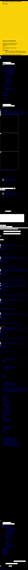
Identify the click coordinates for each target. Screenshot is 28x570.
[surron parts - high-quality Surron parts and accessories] (3, 57)
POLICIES (5, 543)
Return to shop (8, 80)
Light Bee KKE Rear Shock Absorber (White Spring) (12, 280)
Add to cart (3, 189)
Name (1, 231)
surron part (5, 414)
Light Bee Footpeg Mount (8, 437)
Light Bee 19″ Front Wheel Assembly (11, 445)
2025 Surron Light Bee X (11, 68)
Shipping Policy (9, 88)
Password (2, 563)
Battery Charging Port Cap (6, 253)
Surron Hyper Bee (7, 413)
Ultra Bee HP (6, 418)
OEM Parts (7, 79)
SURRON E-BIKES (7, 66)
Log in (10, 566)
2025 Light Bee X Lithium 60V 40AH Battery (10, 323)
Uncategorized (6, 420)
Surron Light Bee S (9, 70)
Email (1, 233)
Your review (3, 213)
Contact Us (5, 101)
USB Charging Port (7, 442)
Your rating (2, 211)
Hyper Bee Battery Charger (9, 439)
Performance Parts (9, 78)
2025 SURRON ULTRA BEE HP (10, 384)
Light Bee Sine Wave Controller (7, 351)
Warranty (5, 428)
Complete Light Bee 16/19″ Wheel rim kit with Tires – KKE (13, 338)
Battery (6, 84)
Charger (7, 83)
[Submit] (3, 65)
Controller (7, 81)
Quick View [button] (2, 249)
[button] (5, 3)
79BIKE (4, 360)
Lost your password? (5, 568)
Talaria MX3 (5, 385)
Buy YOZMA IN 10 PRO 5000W (10, 358)
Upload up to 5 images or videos (7, 224)
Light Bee (11, 170)
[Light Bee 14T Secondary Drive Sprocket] (9, 180)
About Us (5, 92)
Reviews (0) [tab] (5, 196)
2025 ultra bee (6, 396)
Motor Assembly (6, 368)
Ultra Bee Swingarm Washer (9, 438)
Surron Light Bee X (9, 69)
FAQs (4, 95)
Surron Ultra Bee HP (7, 359)
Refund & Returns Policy (11, 89)
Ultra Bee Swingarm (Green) (9, 441)
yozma (4, 375)
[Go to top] (0, 520)
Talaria (4, 362)
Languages (5, 50)
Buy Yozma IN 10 (7, 383)
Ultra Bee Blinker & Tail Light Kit (10, 444)
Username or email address (6, 561)
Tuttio (4, 374)
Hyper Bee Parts (6, 400)
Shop (4, 432)
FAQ (4, 430)
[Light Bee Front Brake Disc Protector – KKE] (11, 179)
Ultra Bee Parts (6, 419)
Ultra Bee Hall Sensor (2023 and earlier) (12, 443)
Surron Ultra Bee (9, 534)
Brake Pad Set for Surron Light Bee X (8, 308)
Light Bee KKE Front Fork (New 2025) (9, 266)
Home (4, 63)
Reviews (5, 98)
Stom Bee (5, 411)
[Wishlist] (0, 109)
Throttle (7, 408)
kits (6, 80)
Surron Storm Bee (9, 533)
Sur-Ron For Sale (7, 412)
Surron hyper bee (9, 532)
